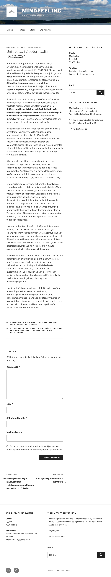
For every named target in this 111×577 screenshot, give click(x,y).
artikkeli (31, 328)
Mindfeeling (42, 11)
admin (37, 48)
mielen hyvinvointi (21, 331)
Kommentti (13, 367)
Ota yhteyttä (45, 30)
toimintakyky (40, 331)
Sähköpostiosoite (16, 418)
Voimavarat (17, 325)
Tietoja (21, 30)
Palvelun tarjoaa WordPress (60, 570)
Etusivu (9, 30)
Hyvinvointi (45, 322)
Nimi (9, 404)
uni (51, 331)
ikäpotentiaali (53, 328)
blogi (41, 328)
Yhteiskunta (32, 325)
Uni (55, 322)
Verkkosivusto (14, 432)
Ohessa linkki (55, 70)
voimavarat (17, 333)
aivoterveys (17, 328)
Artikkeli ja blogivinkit (24, 322)
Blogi (32, 30)
